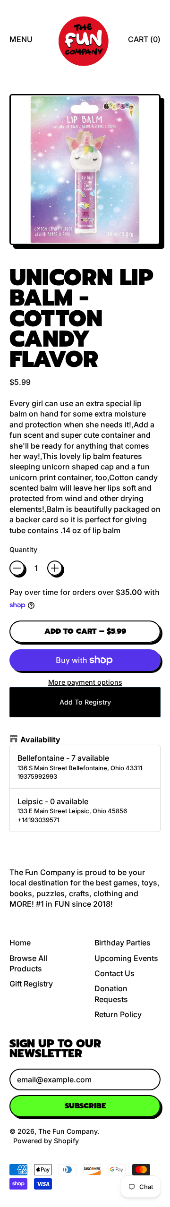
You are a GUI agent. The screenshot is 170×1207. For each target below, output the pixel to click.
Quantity (23, 549)
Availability (40, 739)
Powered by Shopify (46, 1141)
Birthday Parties (122, 942)
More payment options (85, 682)
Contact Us (114, 973)
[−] (17, 568)
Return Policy (118, 1014)
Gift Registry (31, 983)
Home (20, 942)
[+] (54, 568)
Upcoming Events (126, 958)
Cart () (144, 41)
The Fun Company (67, 1131)
